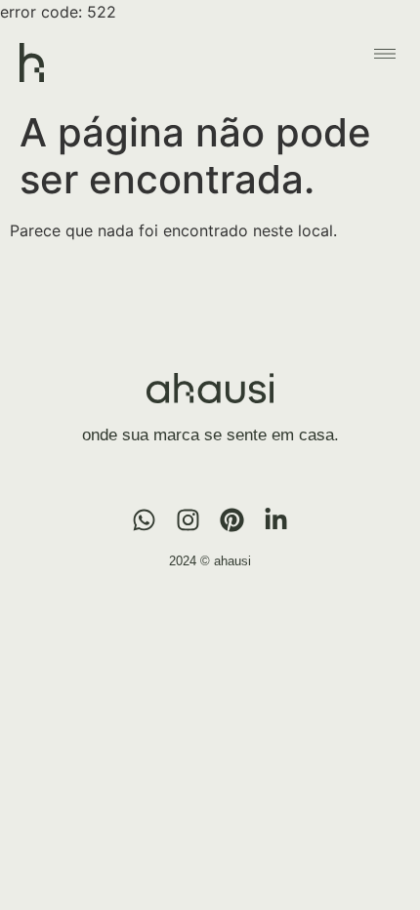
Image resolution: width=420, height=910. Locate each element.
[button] (384, 53)
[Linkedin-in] (276, 520)
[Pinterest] (232, 520)
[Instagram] (188, 520)
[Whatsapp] (144, 520)
